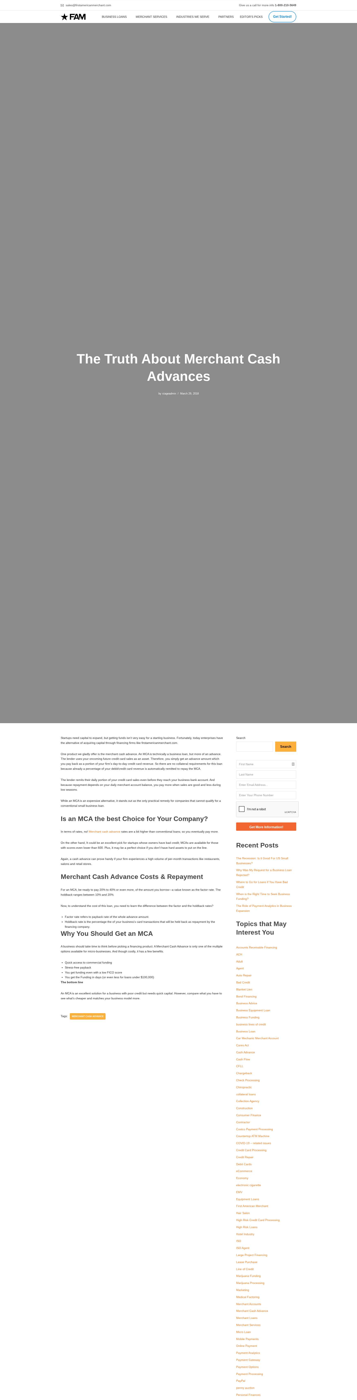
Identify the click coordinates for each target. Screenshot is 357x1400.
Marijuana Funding (248, 1276)
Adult (239, 961)
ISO (238, 1241)
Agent (240, 968)
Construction (244, 1108)
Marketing (242, 1290)
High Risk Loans (246, 1227)
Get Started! (282, 16)
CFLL (239, 1066)
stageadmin (169, 393)
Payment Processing (249, 1374)
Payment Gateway (248, 1360)
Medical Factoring (247, 1297)
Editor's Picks (251, 16)
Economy (242, 1178)
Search (240, 738)
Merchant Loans (246, 1318)
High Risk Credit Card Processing (258, 1220)
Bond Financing (246, 996)
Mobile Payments (247, 1339)
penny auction (245, 1387)
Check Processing (248, 1080)
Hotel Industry (245, 1234)
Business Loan (245, 1031)
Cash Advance (245, 1052)
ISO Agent (242, 1248)
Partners (226, 16)
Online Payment (246, 1345)
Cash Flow (243, 1059)
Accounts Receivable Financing (256, 947)
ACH (239, 954)
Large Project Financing (251, 1255)
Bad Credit (243, 982)
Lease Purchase (246, 1262)
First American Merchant (252, 1206)
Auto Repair (244, 975)
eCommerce (244, 1171)
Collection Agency (247, 1101)
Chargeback (244, 1073)
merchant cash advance (88, 1016)
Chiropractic (244, 1087)
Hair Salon (243, 1213)
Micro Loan (243, 1332)
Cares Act (242, 1045)
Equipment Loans (247, 1199)
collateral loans (246, 1094)
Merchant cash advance (104, 831)
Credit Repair (244, 1157)
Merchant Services (151, 16)
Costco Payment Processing (254, 1129)
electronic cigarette (248, 1185)
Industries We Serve (192, 16)
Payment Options (247, 1367)
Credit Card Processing (251, 1150)
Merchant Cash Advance (252, 1310)
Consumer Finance (248, 1115)
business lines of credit (251, 1024)
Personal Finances (248, 1394)
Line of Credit (245, 1269)
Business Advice (246, 1003)
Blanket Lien (244, 989)
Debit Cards (244, 1164)
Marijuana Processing (250, 1283)
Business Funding (247, 1017)
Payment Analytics (248, 1352)
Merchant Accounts (248, 1304)
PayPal (240, 1380)
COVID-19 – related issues (253, 1143)
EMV (239, 1192)
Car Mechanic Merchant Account (257, 1038)
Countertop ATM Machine (252, 1136)
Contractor (243, 1122)
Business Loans (114, 16)
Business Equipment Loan (253, 1010)
